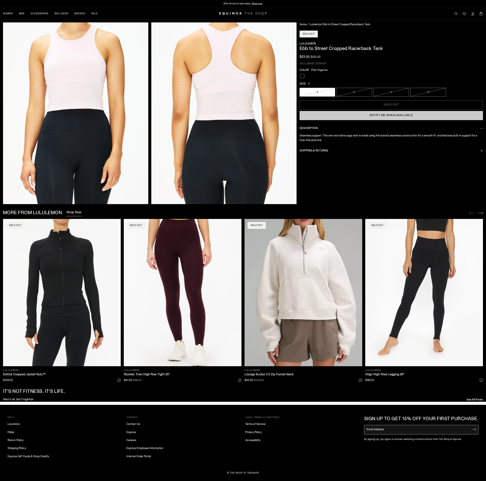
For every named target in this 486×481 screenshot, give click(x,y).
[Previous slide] (471, 213)
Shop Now (74, 212)
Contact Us (133, 424)
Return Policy (16, 440)
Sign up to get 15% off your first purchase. (421, 419)
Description (309, 128)
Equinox (131, 432)
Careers (131, 440)
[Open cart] (481, 14)
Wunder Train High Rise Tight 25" (147, 374)
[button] (75, 113)
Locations (14, 424)
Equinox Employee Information (144, 448)
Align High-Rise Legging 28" (385, 374)
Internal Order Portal (138, 456)
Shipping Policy (17, 448)
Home (303, 24)
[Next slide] (480, 213)
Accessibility (252, 440)
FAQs (11, 432)
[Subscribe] (474, 429)
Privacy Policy (253, 432)
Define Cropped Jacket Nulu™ (24, 374)
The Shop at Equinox (244, 473)
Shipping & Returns (314, 150)
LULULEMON (308, 44)
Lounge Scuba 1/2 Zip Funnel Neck (269, 374)
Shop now (257, 4)
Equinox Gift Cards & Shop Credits (28, 456)
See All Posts (475, 399)
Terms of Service (255, 424)
